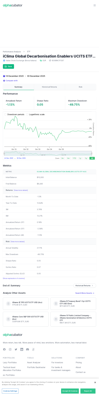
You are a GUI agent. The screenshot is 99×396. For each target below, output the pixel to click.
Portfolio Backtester (36, 367)
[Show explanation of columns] (14, 278)
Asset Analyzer (33, 362)
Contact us (80, 372)
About (78, 367)
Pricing (79, 362)
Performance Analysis (12, 52)
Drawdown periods (15, 114)
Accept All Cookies (70, 391)
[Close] (95, 382)
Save (10, 66)
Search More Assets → (84, 293)
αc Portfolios (9, 375)
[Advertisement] (49, 29)
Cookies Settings (10, 391)
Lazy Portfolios (10, 362)
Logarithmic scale (37, 114)
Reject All (88, 391)
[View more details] (21, 190)
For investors (57, 362)
